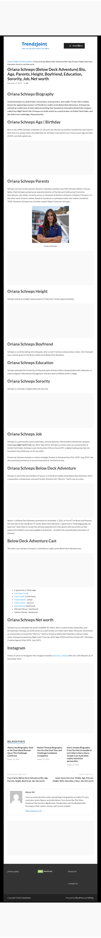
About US (72, 871)
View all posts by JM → (34, 811)
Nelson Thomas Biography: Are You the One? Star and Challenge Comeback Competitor (49, 751)
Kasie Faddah (20, 599)
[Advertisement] (50, 18)
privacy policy (13, 871)
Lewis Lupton (20, 602)
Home (9, 62)
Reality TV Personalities (23, 62)
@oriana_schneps (60, 655)
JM (27, 83)
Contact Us (73, 883)
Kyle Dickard (19, 606)
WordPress (79, 898)
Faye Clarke (19, 596)
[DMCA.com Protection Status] (45, 872)
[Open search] (78, 46)
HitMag (90, 898)
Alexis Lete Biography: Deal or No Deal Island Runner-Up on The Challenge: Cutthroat (20, 751)
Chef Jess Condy (21, 593)
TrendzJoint (34, 44)
